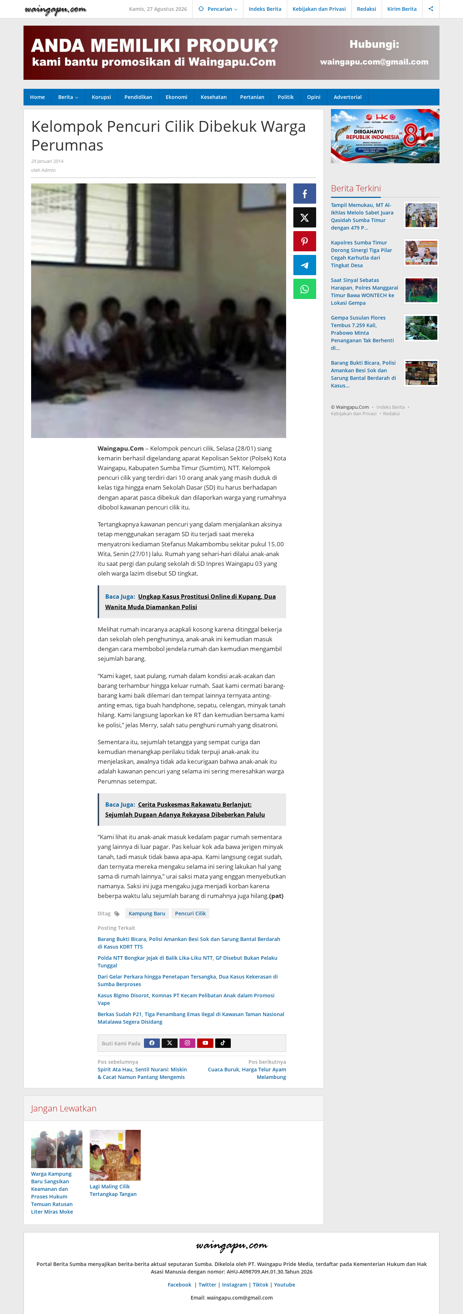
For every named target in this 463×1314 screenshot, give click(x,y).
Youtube (284, 1284)
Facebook (180, 1284)
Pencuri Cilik (190, 913)
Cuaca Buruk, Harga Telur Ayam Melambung (247, 1069)
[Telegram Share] (305, 265)
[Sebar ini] (305, 193)
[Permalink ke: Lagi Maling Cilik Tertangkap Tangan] (115, 1155)
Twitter (207, 1284)
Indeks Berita (391, 407)
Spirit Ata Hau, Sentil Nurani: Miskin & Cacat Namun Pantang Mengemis (142, 1069)
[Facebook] (152, 1043)
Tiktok (260, 1284)
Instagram (234, 1284)
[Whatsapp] (305, 289)
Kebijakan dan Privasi (354, 413)
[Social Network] (430, 9)
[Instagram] (187, 1043)
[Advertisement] (60, 551)
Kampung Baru (147, 913)
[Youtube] (205, 1043)
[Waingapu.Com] (56, 8)
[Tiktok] (222, 1043)
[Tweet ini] (305, 217)
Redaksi (391, 413)
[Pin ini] (305, 241)
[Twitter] (170, 1043)
